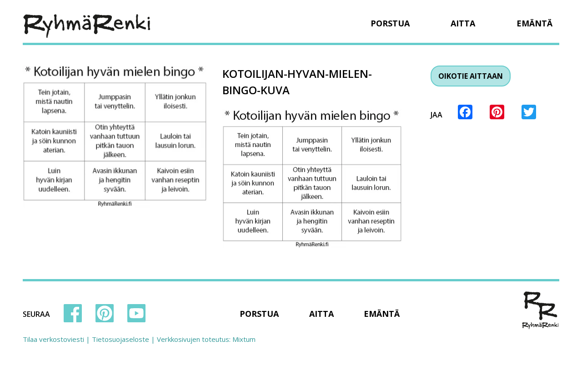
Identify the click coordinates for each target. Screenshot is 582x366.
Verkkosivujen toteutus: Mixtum (206, 339)
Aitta (463, 23)
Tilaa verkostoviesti (53, 339)
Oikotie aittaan (470, 76)
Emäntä (534, 23)
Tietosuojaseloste (120, 339)
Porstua (390, 23)
